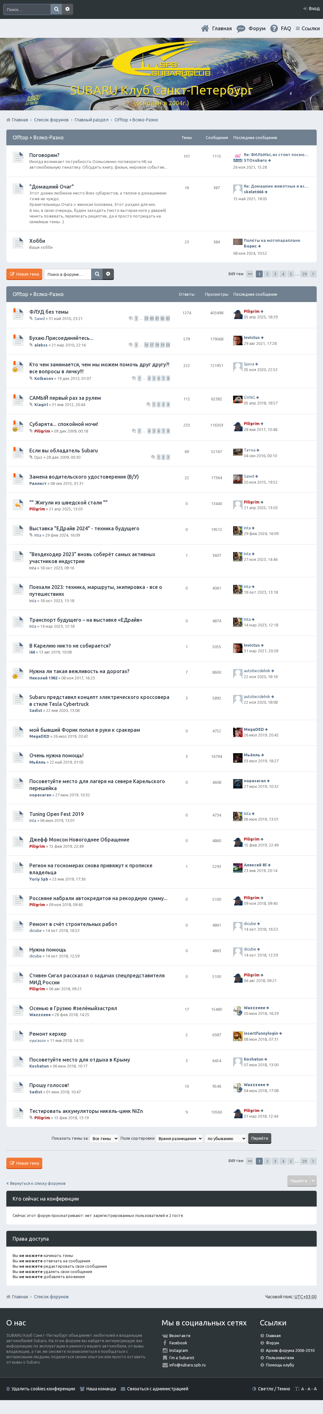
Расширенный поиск (67, 9)
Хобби (37, 241)
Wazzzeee (40, 1014)
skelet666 (253, 191)
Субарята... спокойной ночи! (63, 424)
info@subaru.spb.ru (187, 1365)
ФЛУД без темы (48, 312)
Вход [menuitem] (314, 8)
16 (146, 345)
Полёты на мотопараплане (272, 240)
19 (162, 345)
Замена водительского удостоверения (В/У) (84, 477)
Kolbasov (43, 378)
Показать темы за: (71, 1138)
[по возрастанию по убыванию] (226, 1138)
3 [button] (275, 274)
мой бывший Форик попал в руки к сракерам (84, 730)
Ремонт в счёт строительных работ (73, 924)
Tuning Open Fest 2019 (56, 814)
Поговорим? (44, 155)
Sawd (39, 318)
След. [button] (313, 274)
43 (168, 318)
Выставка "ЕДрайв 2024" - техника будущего (84, 528)
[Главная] (161, 72)
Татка (249, 450)
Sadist (35, 710)
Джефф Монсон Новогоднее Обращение (79, 839)
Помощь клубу (280, 1365)
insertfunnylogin (261, 1033)
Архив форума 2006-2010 (290, 1350)
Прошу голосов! (49, 1085)
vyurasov (37, 1040)
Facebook (178, 1343)
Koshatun (39, 1066)
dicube (35, 930)
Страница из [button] (249, 274)
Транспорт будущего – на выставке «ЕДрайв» (85, 620)
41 (157, 318)
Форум (272, 1343)
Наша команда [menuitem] (101, 1388)
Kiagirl (41, 404)
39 (146, 318)
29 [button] (304, 274)
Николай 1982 (43, 678)
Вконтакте (180, 1335)
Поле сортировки (138, 1138)
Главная (222, 28)
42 (162, 318)
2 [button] (267, 274)
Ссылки (311, 28)
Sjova (249, 364)
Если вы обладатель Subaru (63, 450)
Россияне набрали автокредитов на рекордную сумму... (98, 898)
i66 (32, 652)
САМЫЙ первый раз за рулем (65, 398)
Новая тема (27, 274)
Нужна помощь (47, 949)
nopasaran (40, 795)
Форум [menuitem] (257, 28)
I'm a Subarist (181, 1357)
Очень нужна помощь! (56, 755)
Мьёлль (37, 762)
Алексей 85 (255, 865)
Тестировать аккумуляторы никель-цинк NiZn (86, 1111)
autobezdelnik (257, 670)
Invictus (252, 337)
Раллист (38, 483)
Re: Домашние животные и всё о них (277, 186)
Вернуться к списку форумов (38, 1183)
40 (152, 318)
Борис (250, 246)
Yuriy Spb (38, 879)
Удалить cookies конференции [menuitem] (43, 1388)
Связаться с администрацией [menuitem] (157, 1388)
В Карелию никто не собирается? (70, 646)
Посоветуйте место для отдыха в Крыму (79, 1059)
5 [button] (291, 274)
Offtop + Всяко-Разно (38, 137)
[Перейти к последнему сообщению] (270, 160)
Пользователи (280, 1357)
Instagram (178, 1350)
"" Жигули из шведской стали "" (68, 502)
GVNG (249, 397)
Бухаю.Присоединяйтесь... (61, 338)
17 (152, 345)
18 (157, 345)
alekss (41, 345)
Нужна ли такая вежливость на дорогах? (79, 671)
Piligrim (252, 311)
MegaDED (39, 736)
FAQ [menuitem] (286, 28)
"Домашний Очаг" (51, 186)
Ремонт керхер (48, 1034)
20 (168, 345)
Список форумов (51, 1296)
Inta (37, 535)
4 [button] (283, 274)
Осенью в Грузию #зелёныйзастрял (73, 1008)
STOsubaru (255, 160)
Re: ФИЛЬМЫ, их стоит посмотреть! (277, 154)
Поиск (56, 9)
